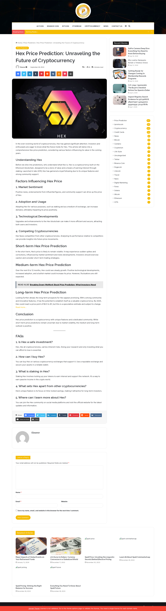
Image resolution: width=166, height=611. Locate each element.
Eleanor (22, 67)
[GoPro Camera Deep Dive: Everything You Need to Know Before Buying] (119, 51)
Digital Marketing (120, 183)
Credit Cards (119, 132)
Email (18, 501)
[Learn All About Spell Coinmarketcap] (134, 546)
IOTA (116, 202)
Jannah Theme (34, 608)
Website (64, 501)
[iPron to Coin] (83, 11)
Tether (116, 159)
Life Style (118, 152)
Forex (116, 187)
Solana (117, 190)
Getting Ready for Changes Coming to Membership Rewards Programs (52, 32)
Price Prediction (29, 43)
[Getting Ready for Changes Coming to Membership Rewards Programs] (119, 74)
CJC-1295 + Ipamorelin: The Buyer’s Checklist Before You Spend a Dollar (139, 87)
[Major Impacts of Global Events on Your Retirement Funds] (31, 546)
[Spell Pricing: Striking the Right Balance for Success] (31, 575)
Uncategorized (120, 155)
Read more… (21, 307)
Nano (116, 179)
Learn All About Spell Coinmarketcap (134, 557)
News (106, 26)
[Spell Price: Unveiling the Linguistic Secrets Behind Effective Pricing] (100, 546)
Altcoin (40, 26)
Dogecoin (118, 167)
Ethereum (76, 26)
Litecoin (117, 171)
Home (19, 43)
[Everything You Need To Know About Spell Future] (65, 575)
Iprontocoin (118, 124)
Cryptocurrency (92, 26)
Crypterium (118, 148)
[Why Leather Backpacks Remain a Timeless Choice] (119, 63)
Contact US (117, 26)
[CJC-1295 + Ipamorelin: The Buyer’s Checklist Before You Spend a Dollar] (119, 88)
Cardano (117, 144)
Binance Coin (53, 26)
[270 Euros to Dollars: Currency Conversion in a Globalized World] (65, 546)
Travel (116, 175)
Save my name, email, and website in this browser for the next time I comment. (48, 511)
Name (19, 492)
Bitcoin (65, 26)
